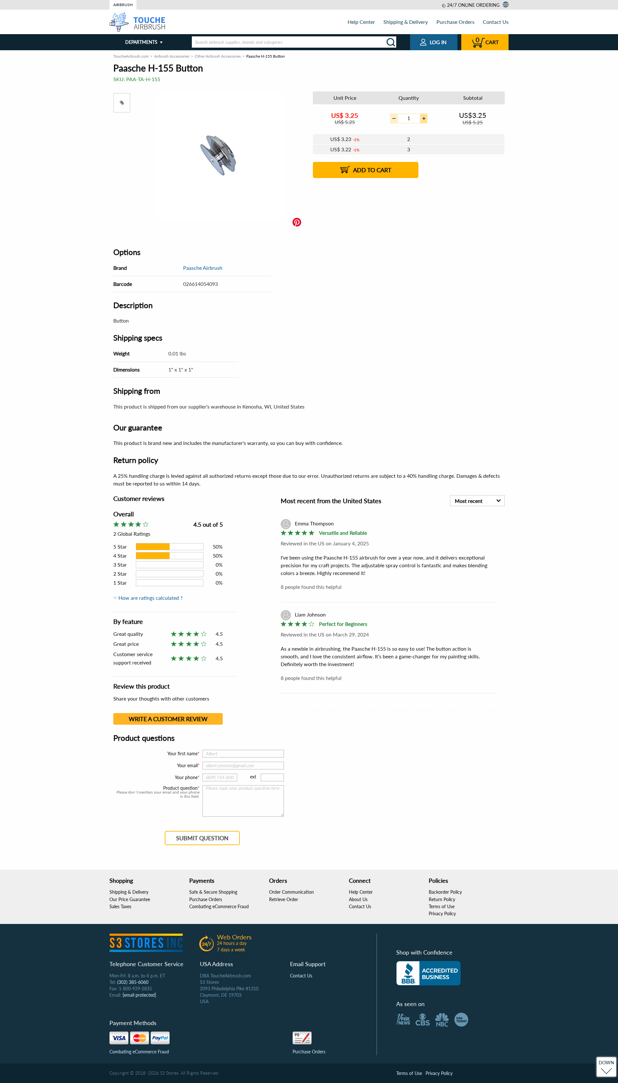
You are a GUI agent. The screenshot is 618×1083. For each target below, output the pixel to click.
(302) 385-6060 (132, 982)
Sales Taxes (120, 906)
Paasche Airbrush (202, 268)
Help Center (361, 22)
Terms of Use (441, 906)
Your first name (182, 753)
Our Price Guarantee (129, 899)
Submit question (202, 838)
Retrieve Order (283, 899)
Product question (180, 788)
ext (253, 776)
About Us (358, 899)
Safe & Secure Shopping (213, 892)
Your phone (186, 777)
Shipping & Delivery (405, 22)
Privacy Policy (442, 913)
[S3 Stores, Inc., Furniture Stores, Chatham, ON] (428, 973)
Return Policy (442, 899)
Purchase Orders (455, 22)
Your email (187, 765)
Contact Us (496, 22)
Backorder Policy (445, 892)
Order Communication (291, 892)
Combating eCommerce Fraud (219, 906)
